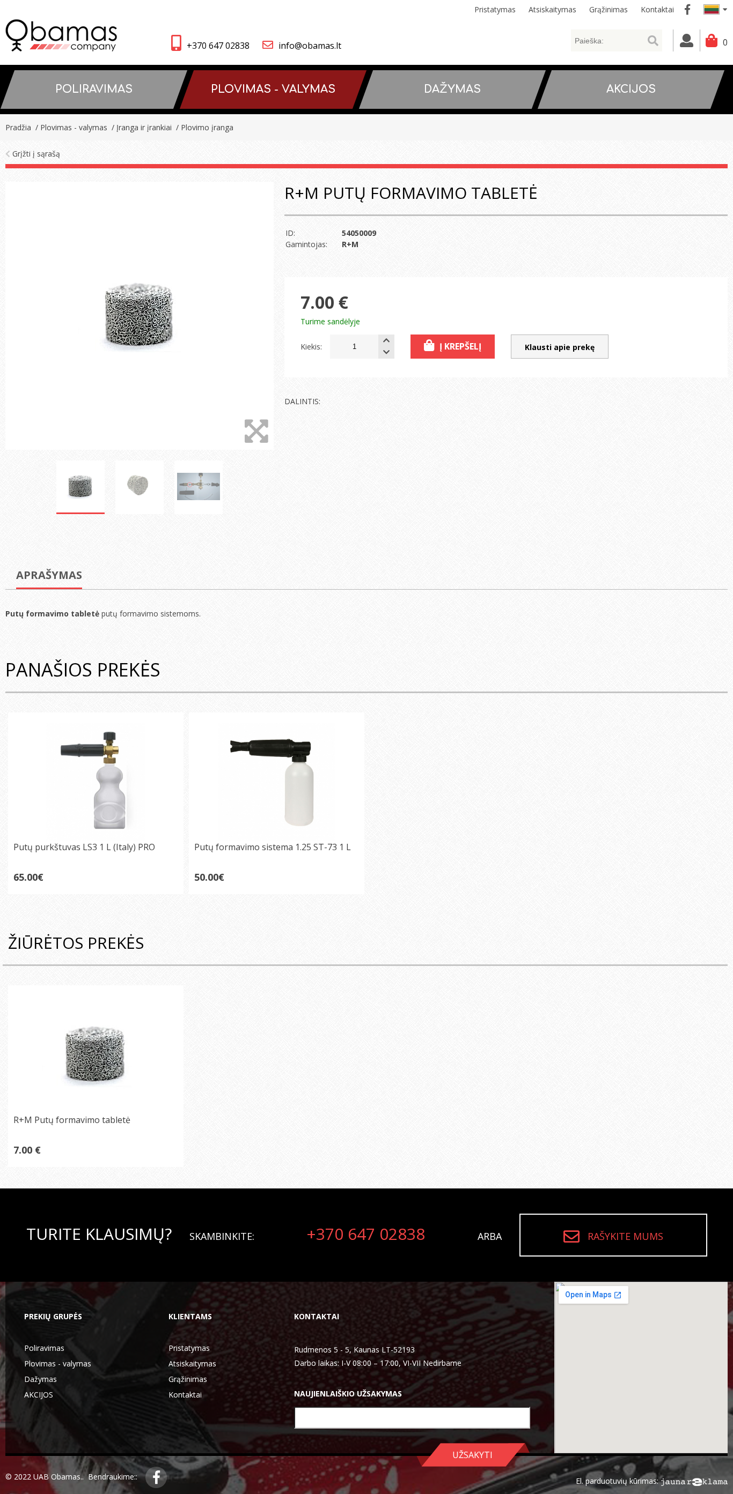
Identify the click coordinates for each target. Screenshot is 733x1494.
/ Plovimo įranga (203, 127)
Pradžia (18, 127)
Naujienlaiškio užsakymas (348, 1393)
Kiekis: (311, 346)
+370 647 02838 (218, 45)
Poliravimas (44, 1348)
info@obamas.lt (309, 45)
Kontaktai (185, 1394)
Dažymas (40, 1379)
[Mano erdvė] (686, 40)
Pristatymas (189, 1348)
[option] (139, 316)
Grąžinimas (187, 1379)
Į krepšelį (460, 346)
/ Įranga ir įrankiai (140, 127)
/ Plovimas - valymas (70, 127)
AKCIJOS (38, 1394)
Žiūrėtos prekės (76, 943)
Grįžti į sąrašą (35, 153)
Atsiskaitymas (192, 1363)
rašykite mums (625, 1236)
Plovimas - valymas (57, 1363)
